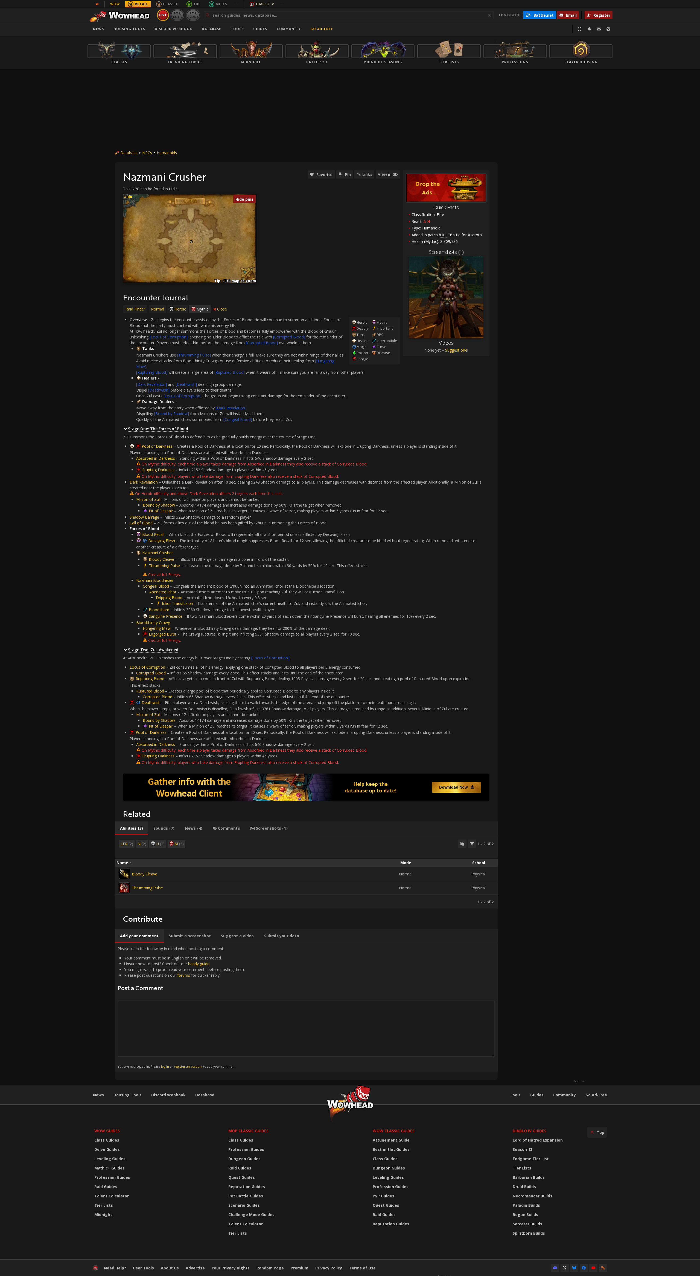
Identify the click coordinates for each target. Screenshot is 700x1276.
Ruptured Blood (150, 691)
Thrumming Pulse (164, 565)
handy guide (198, 963)
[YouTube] (593, 1268)
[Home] (121, 15)
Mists (221, 4)
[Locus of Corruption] (169, 337)
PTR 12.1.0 (177, 15)
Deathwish (151, 702)
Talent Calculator (111, 1196)
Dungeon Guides (244, 1158)
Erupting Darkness (158, 469)
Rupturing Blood (150, 678)
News (98, 29)
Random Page (270, 1268)
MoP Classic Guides (248, 1130)
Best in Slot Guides (391, 1149)
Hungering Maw (157, 628)
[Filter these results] (472, 844)
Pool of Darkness (157, 446)
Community (289, 29)
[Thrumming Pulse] (194, 355)
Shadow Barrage (144, 517)
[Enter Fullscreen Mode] (580, 29)
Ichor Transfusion (177, 603)
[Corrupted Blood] (289, 337)
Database (211, 29)
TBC (197, 4)
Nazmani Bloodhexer (155, 580)
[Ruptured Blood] (229, 372)
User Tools (143, 1268)
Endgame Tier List (531, 1158)
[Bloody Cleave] (124, 874)
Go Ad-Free (321, 29)
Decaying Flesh (161, 540)
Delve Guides (107, 1149)
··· (236, 4)
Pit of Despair (161, 510)
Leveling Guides (110, 1158)
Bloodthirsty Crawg (153, 622)
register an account (188, 1066)
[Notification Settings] (589, 29)
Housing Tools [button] (129, 29)
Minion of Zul (148, 499)
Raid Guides (105, 1186)
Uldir (173, 188)
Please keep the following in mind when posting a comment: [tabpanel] (181, 1007)
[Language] (608, 29)
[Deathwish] (186, 384)
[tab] (131, 828)
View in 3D (388, 174)
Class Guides (106, 1140)
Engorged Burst (162, 634)
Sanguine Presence (165, 616)
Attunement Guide (391, 1140)
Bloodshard (159, 609)
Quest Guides (241, 1177)
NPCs (147, 152)
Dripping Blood (169, 597)
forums (183, 975)
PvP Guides (383, 1196)
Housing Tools (127, 1094)
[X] (565, 1268)
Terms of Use (362, 1268)
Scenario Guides (244, 1205)
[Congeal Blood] (237, 419)
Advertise (195, 1268)
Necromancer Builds (532, 1196)
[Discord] (555, 1268)
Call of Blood (141, 522)
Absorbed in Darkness (155, 458)
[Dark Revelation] (151, 384)
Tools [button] (237, 29)
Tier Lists (103, 1205)
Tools (515, 1094)
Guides (260, 29)
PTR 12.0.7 (193, 15)
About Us (170, 1268)
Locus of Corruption (147, 667)
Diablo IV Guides (529, 1130)
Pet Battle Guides (245, 1196)
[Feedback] (599, 29)
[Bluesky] (574, 1268)
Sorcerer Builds (527, 1223)
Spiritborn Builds (529, 1233)
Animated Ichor (162, 591)
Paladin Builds (526, 1205)
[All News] (97, 4)
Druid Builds (524, 1186)
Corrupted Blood (151, 673)
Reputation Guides (246, 1186)
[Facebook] (584, 1268)
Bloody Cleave (161, 559)
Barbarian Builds (529, 1177)
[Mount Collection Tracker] (306, 787)
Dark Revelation (144, 482)
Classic (170, 4)
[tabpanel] (306, 872)
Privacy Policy (328, 1268)
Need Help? (115, 1268)
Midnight (103, 1214)
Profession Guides (112, 1177)
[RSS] (603, 1268)
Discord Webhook (173, 29)
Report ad (579, 1081)
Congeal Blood (156, 586)
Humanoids (167, 152)
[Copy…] (462, 844)
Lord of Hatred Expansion (538, 1140)
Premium (299, 1268)
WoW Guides (107, 1130)
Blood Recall (153, 534)
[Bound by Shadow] (171, 413)
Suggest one (456, 350)
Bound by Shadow (159, 505)
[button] (191, 241)
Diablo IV (265, 4)
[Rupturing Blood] (151, 372)
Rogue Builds (525, 1214)
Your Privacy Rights (231, 1268)
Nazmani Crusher (157, 552)
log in (165, 1066)
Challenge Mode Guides (251, 1214)
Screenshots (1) (446, 252)
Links (367, 174)
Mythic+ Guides (109, 1168)
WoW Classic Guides (394, 1130)
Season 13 (522, 1149)
